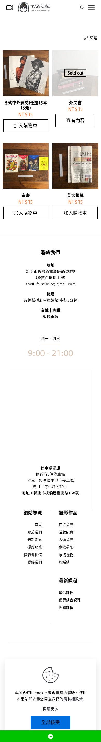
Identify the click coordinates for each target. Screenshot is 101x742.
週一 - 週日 (50, 339)
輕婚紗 (64, 562)
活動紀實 (66, 532)
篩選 (93, 38)
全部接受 (50, 722)
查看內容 (75, 120)
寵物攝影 (66, 547)
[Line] (50, 736)
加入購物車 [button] (25, 126)
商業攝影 (66, 525)
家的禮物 (66, 555)
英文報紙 (75, 195)
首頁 (38, 525)
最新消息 (34, 540)
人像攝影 (66, 540)
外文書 (75, 103)
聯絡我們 (34, 562)
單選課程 (66, 593)
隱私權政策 (73, 699)
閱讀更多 (50, 709)
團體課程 (66, 608)
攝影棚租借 (33, 555)
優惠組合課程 (70, 600)
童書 (25, 195)
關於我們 (34, 532)
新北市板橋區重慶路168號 (56, 493)
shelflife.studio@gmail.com (50, 284)
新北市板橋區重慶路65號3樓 (50, 271)
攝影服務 (34, 547)
